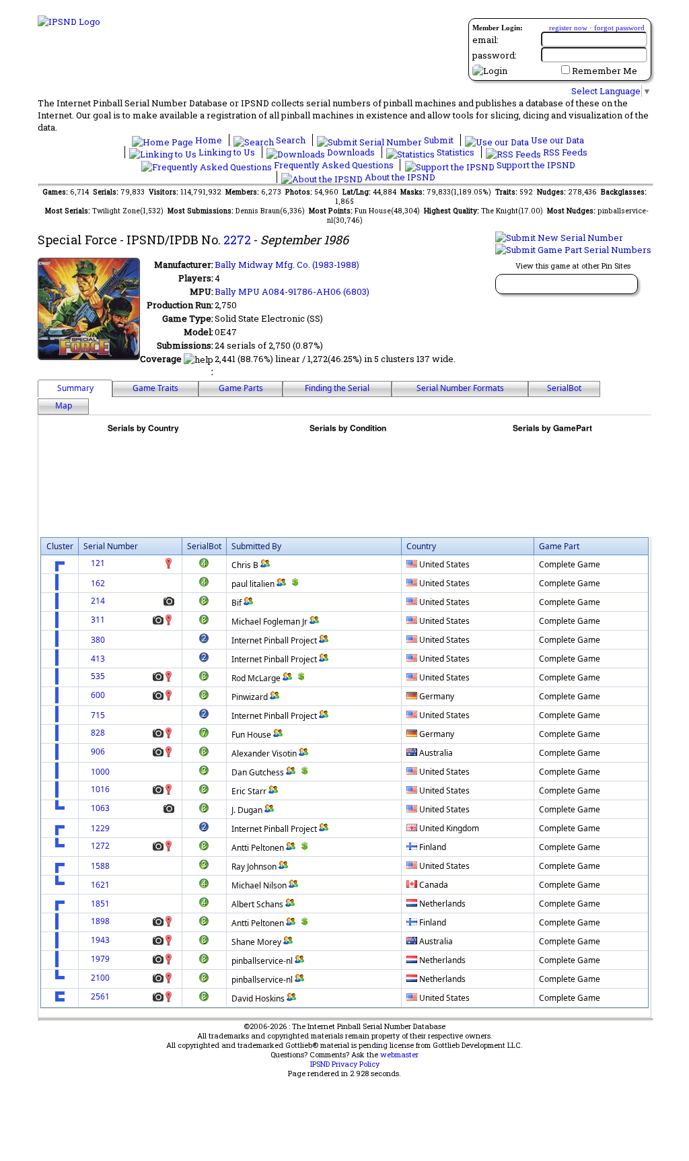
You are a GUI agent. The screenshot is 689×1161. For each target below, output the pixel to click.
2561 (100, 996)
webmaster (399, 1054)
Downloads (351, 152)
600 (98, 695)
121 (98, 563)
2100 (100, 977)
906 (98, 751)
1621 (100, 884)
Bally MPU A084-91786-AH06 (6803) (292, 291)
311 (98, 619)
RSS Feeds (564, 152)
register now (568, 28)
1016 (100, 789)
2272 (237, 240)
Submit (439, 140)
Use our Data (556, 140)
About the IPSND (399, 177)
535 (98, 676)
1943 (100, 940)
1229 (100, 828)
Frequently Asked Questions (334, 165)
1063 (100, 808)
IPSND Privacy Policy (344, 1064)
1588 (100, 866)
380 (98, 639)
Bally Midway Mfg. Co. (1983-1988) (287, 264)
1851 (100, 903)
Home (208, 140)
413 (98, 658)
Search (290, 140)
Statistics (455, 152)
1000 (100, 771)
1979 (100, 958)
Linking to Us (226, 152)
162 (98, 583)
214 (98, 600)
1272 (100, 845)
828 (98, 732)
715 (98, 715)
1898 (100, 921)
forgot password (619, 28)
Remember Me (604, 71)
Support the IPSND (535, 165)
